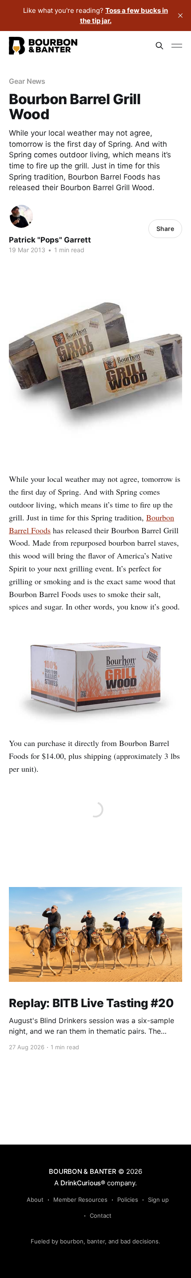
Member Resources (80, 1199)
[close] (180, 15)
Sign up (158, 1199)
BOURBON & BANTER (82, 1171)
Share (165, 228)
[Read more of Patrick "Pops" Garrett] (21, 216)
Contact (100, 1215)
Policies (127, 1199)
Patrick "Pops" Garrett (50, 239)
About (35, 1199)
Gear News (27, 81)
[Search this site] (159, 46)
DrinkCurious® (82, 1183)
